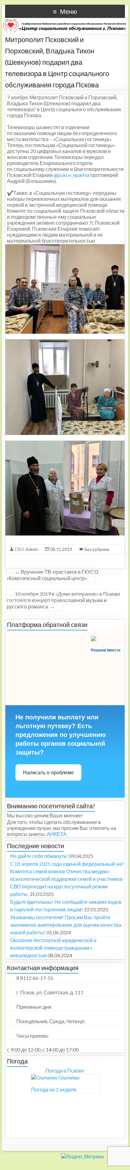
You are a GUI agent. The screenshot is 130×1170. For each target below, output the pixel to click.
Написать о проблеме (48, 772)
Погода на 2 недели (53, 1089)
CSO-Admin (26, 549)
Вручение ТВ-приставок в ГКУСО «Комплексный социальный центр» (52, 575)
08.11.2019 (61, 549)
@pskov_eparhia (71, 175)
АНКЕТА (57, 834)
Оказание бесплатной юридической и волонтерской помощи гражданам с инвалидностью (53, 947)
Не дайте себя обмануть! (39, 856)
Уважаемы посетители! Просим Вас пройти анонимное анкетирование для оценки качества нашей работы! (65, 924)
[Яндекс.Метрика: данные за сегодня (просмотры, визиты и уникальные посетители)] (52, 1155)
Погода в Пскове (64, 1071)
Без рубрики (96, 549)
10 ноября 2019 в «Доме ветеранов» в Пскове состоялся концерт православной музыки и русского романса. (63, 600)
